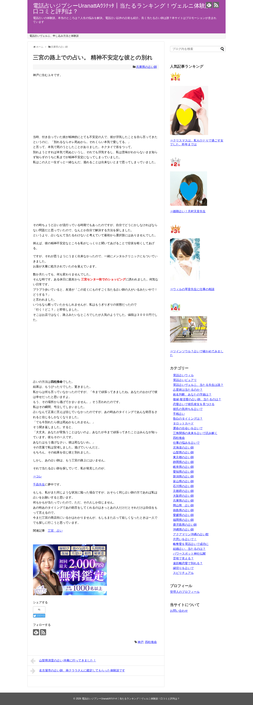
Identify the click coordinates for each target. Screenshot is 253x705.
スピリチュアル (183, 572)
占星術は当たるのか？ (188, 389)
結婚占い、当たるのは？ (189, 548)
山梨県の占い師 (183, 452)
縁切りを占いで (183, 568)
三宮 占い (55, 530)
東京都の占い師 (183, 457)
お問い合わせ (179, 610)
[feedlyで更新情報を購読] (209, 5)
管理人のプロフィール (185, 591)
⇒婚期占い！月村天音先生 (188, 211)
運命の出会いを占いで (188, 428)
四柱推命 (151, 642)
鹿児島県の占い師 (185, 524)
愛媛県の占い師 (183, 515)
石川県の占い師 (183, 486)
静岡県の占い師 (183, 462)
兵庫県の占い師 (146, 66)
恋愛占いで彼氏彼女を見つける (193, 404)
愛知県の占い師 (183, 471)
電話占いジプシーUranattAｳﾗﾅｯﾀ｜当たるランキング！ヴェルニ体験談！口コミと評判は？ (124, 8)
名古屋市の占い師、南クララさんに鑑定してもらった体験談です (82, 670)
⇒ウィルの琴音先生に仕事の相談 (192, 289)
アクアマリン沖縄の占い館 (191, 534)
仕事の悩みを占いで (186, 442)
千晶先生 (39, 484)
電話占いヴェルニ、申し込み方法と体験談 (54, 35)
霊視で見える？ (183, 558)
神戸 (141, 642)
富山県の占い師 (183, 481)
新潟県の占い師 (183, 476)
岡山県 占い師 (183, 505)
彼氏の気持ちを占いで (188, 409)
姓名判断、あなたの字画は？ (192, 394)
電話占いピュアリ (185, 380)
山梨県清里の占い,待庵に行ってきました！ (67, 660)
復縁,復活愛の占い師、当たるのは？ (197, 399)
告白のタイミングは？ (188, 418)
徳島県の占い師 (183, 510)
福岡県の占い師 (183, 519)
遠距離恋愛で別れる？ (188, 563)
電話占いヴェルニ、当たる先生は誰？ (198, 384)
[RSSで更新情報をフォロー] (216, 5)
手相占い (179, 413)
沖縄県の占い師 (183, 529)
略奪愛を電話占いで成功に (191, 544)
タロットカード (183, 423)
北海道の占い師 (183, 447)
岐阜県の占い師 (183, 466)
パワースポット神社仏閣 (189, 553)
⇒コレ (37, 476)
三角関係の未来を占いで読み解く (195, 433)
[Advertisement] (96, 103)
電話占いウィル (183, 375)
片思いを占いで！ (185, 539)
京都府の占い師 (183, 490)
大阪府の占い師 (183, 495)
